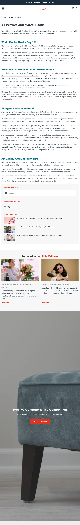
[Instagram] (9, 207)
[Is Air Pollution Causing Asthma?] (9, 237)
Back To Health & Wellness (12, 18)
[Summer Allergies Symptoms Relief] (9, 220)
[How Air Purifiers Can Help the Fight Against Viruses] (9, 229)
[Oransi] (40, 8)
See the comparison (40, 422)
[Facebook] (5, 207)
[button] (3, 8)
